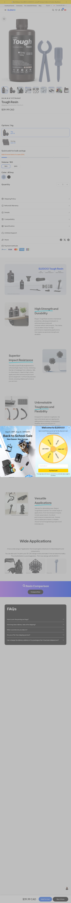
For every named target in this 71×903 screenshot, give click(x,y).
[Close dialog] (69, 428)
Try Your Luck (53, 470)
